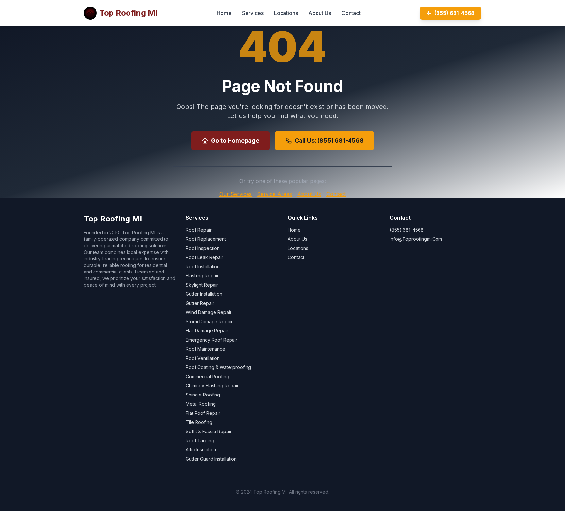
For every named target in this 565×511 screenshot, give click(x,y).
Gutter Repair (200, 303)
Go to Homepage (235, 140)
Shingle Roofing (203, 394)
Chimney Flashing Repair (212, 385)
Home (224, 13)
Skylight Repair (202, 285)
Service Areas (274, 194)
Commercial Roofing (207, 376)
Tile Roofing (199, 422)
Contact (351, 13)
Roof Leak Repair (204, 257)
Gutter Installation (204, 294)
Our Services (235, 194)
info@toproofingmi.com (416, 239)
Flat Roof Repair (203, 413)
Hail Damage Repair (207, 330)
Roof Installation (203, 266)
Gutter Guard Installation (211, 459)
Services (253, 13)
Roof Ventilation (203, 358)
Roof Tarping (200, 440)
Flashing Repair (202, 275)
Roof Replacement (206, 239)
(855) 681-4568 (454, 13)
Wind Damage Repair (208, 312)
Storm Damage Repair (209, 321)
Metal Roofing (201, 404)
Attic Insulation (201, 449)
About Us (319, 13)
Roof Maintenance (205, 349)
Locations (286, 13)
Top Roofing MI (128, 13)
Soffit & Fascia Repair (208, 431)
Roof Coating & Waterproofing (218, 367)
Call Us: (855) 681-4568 (329, 140)
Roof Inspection (203, 248)
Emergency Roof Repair (211, 340)
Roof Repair (199, 230)
